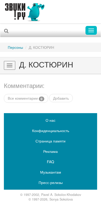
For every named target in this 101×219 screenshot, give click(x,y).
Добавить (61, 98)
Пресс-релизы (51, 182)
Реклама (50, 151)
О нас (50, 120)
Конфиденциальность (50, 130)
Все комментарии (25, 98)
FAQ (50, 161)
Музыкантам (50, 172)
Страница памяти (50, 140)
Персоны (15, 47)
